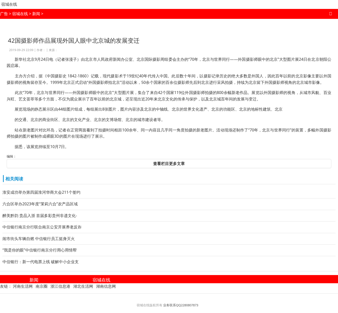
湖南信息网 (106, 286)
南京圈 (42, 286)
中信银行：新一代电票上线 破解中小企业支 (40, 261)
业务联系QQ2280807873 (180, 305)
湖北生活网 (83, 286)
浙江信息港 (60, 286)
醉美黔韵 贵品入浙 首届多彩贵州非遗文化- (39, 215)
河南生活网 (23, 286)
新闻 (36, 13)
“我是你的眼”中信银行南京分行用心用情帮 (39, 250)
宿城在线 (9, 4)
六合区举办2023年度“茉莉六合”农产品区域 (40, 204)
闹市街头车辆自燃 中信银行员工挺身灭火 (38, 238)
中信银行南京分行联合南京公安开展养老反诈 (42, 227)
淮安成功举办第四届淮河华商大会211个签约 (41, 192)
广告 (4, 13)
